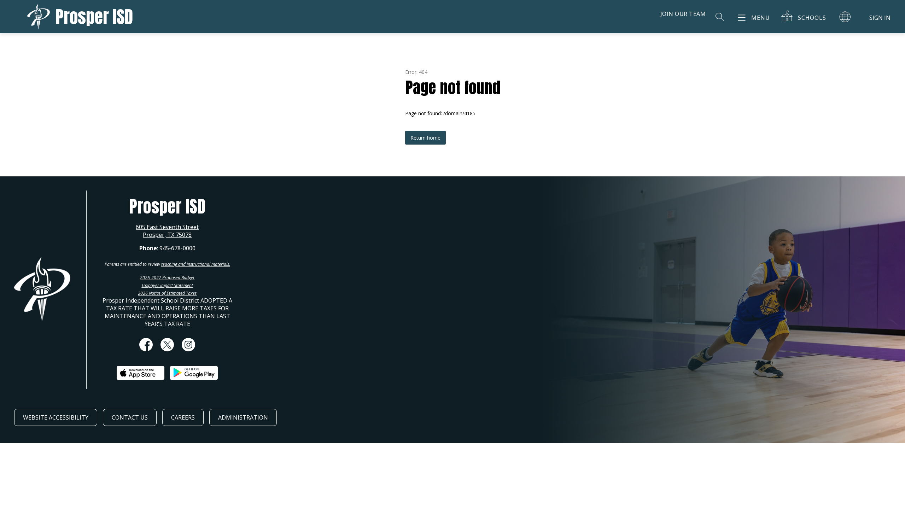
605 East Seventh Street (167, 227)
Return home (425, 137)
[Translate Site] (845, 16)
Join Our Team (683, 14)
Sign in (880, 18)
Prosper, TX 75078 (167, 235)
